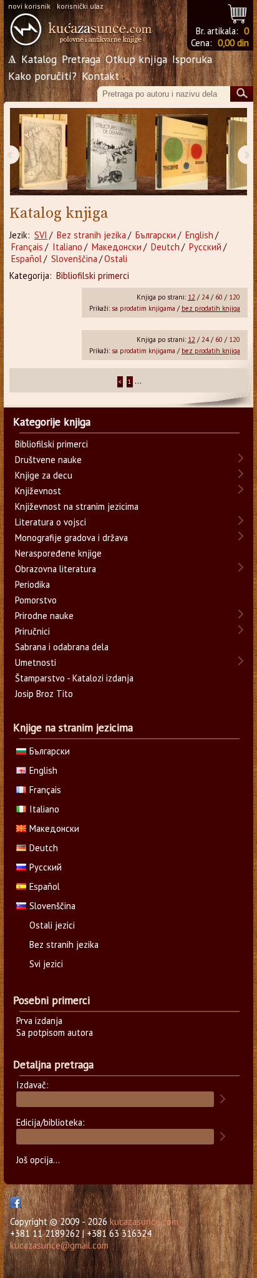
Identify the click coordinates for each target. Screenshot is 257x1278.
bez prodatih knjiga (211, 308)
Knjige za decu (43, 475)
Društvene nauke (48, 460)
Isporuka (192, 59)
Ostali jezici (52, 925)
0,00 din (233, 43)
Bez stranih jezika (91, 235)
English (199, 235)
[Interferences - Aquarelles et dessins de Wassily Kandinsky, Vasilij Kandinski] (181, 152)
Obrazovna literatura (55, 569)
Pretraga (81, 59)
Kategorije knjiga (51, 422)
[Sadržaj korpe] (238, 12)
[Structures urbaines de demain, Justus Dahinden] (111, 152)
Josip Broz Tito (44, 694)
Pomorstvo (36, 600)
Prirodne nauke (44, 616)
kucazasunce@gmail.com (59, 1245)
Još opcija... (38, 1160)
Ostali (115, 259)
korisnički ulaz (80, 6)
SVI (40, 235)
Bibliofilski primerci (92, 275)
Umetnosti (35, 662)
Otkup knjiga (136, 59)
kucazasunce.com (144, 1221)
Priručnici (32, 631)
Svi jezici (46, 964)
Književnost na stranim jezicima (76, 506)
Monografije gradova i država (71, 538)
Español (26, 259)
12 (191, 297)
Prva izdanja (39, 1021)
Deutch (165, 247)
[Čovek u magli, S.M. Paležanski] (43, 152)
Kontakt (100, 76)
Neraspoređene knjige (58, 553)
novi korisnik (29, 6)
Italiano (67, 247)
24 (205, 297)
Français (27, 247)
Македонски (117, 247)
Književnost (38, 491)
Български (155, 235)
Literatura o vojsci (50, 522)
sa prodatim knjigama (143, 308)
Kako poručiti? (42, 76)
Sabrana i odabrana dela (62, 647)
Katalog (39, 59)
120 (234, 297)
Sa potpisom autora (54, 1032)
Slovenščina (74, 259)
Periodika (32, 584)
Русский (205, 247)
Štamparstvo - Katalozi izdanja (74, 678)
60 (219, 297)
